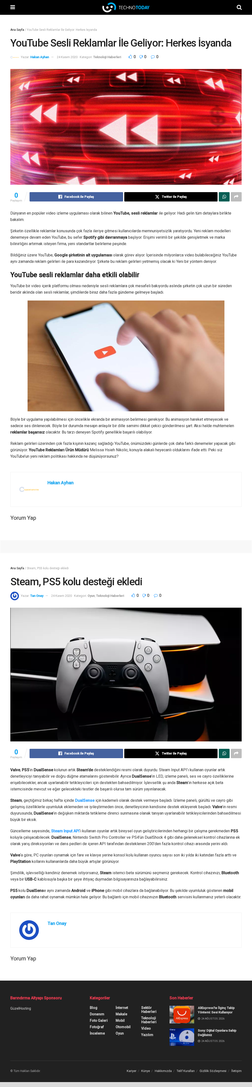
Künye (145, 1071)
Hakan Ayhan (39, 57)
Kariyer (131, 1071)
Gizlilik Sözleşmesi (213, 1071)
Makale (121, 1014)
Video (146, 1028)
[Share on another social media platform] (236, 196)
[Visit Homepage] (125, 7)
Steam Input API (65, 831)
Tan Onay (36, 596)
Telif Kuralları (186, 1071)
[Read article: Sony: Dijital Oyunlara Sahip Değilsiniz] (182, 1037)
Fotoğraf (97, 1027)
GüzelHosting (20, 1008)
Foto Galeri (99, 1020)
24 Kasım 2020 (67, 57)
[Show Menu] (12, 7)
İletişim (236, 1071)
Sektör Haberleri (149, 1010)
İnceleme (97, 1033)
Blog (93, 1008)
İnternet (122, 1008)
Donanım (97, 1014)
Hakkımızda (163, 1071)
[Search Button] (239, 7)
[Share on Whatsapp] (224, 196)
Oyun (91, 596)
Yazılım (147, 1035)
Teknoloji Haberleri (107, 57)
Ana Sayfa (17, 30)
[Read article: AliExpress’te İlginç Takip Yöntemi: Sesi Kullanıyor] (182, 1014)
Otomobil (123, 1027)
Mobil (120, 1020)
